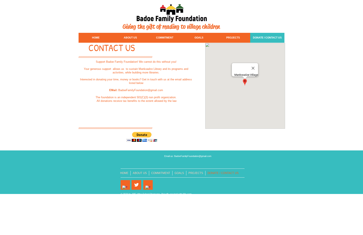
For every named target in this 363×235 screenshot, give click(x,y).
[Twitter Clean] (136, 184)
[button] (141, 137)
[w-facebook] (125, 188)
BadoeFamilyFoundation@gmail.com (140, 90)
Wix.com (187, 194)
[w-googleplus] (148, 188)
